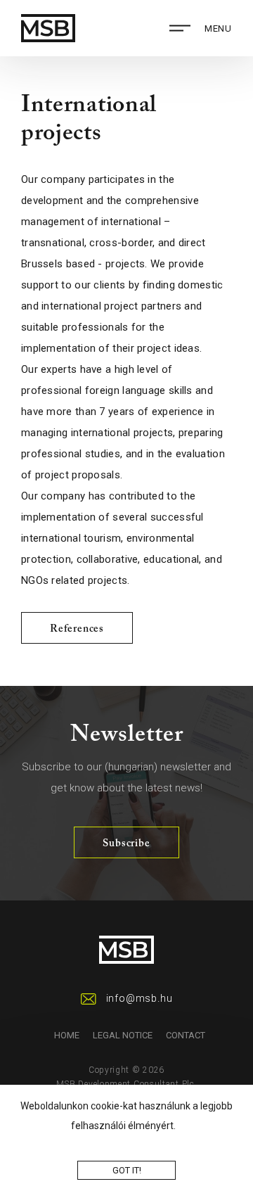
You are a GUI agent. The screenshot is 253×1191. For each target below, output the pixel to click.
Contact (185, 1035)
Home (66, 1035)
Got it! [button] (126, 1170)
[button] (180, 1127)
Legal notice (123, 1035)
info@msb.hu (139, 998)
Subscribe (126, 844)
